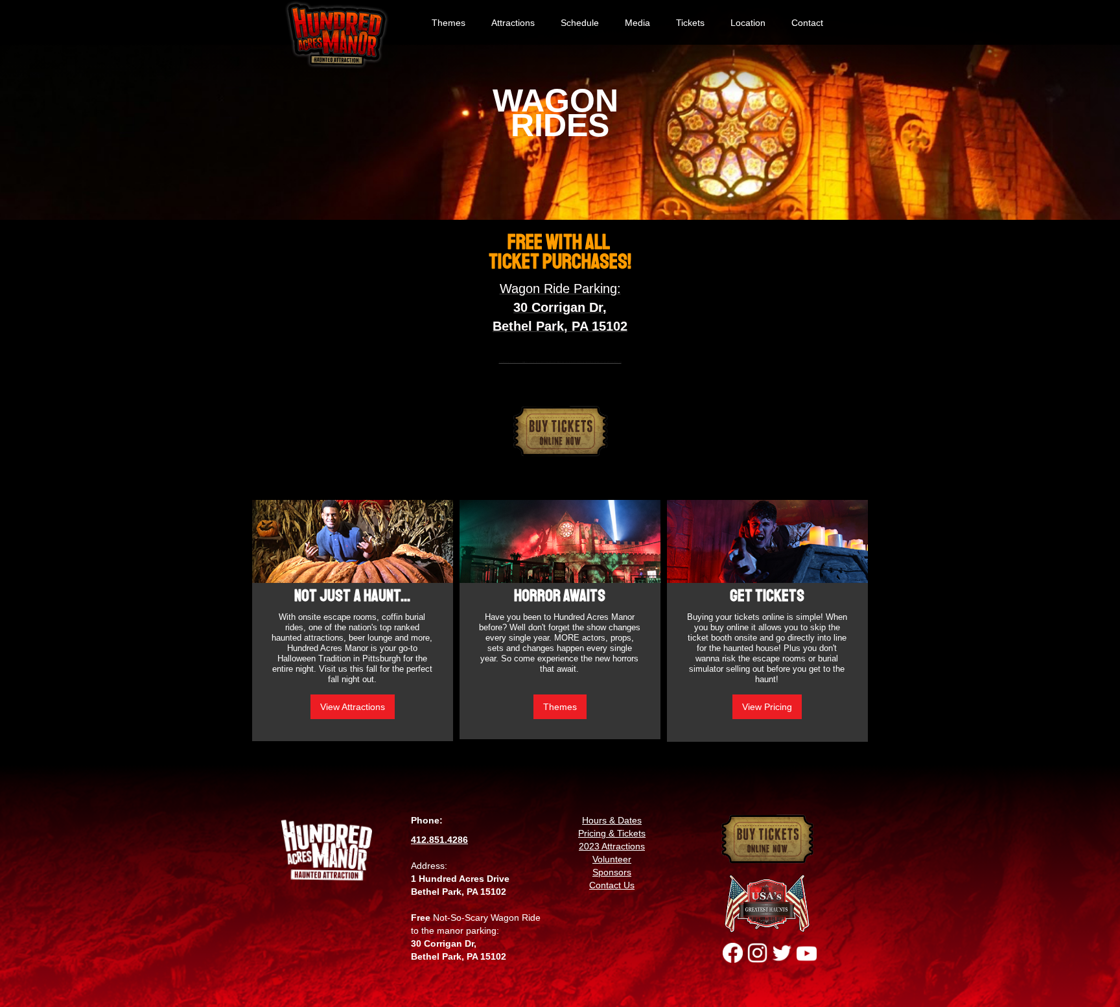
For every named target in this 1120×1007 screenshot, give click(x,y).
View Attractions (352, 707)
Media (637, 23)
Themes (448, 23)
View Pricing (767, 707)
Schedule (580, 23)
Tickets (690, 23)
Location (747, 23)
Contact (807, 23)
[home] (352, 22)
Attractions (513, 23)
